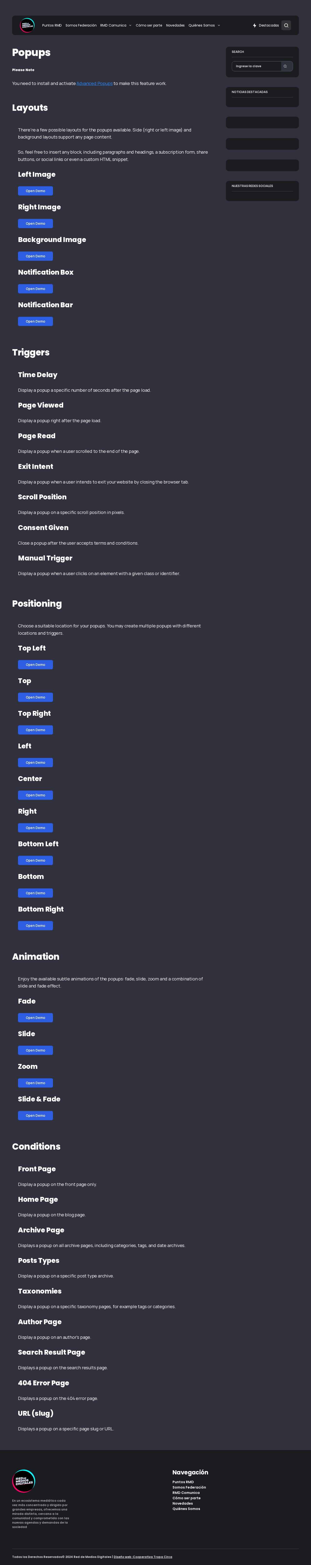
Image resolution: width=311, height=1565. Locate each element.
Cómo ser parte (187, 1498)
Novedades (183, 1503)
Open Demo (35, 190)
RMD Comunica (186, 1492)
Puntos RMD (183, 1482)
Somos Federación (189, 1487)
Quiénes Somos (186, 1508)
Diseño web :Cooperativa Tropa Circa (143, 1557)
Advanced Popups (94, 83)
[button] (286, 25)
